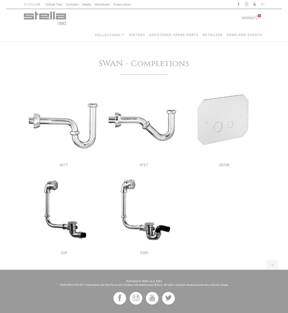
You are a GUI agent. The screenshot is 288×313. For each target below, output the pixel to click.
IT (25, 4)
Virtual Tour (54, 4)
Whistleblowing (144, 284)
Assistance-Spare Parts (173, 34)
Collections (108, 35)
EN (31, 4)
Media (86, 4)
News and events (244, 34)
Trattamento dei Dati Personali (103, 284)
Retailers (213, 34)
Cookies (128, 284)
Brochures (102, 4)
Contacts (72, 4)
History (137, 34)
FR (38, 4)
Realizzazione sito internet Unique (207, 284)
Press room (122, 4)
